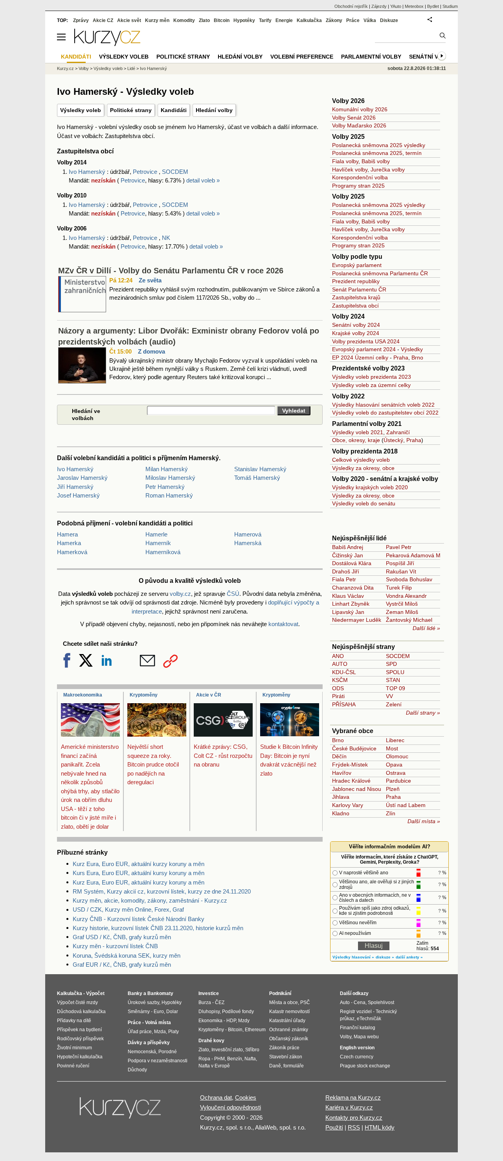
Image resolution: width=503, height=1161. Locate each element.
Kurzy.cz (65, 68)
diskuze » (385, 957)
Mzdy (244, 1020)
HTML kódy (380, 1127)
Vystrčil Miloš (402, 604)
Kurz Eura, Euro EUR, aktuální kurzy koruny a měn (138, 864)
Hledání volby (214, 110)
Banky (135, 993)
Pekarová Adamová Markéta (421, 555)
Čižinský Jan (347, 555)
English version (357, 1047)
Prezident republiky (356, 281)
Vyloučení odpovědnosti (230, 1107)
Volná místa (158, 1022)
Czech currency (356, 1057)
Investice (208, 993)
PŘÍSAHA (344, 704)
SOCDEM (175, 171)
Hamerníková (162, 552)
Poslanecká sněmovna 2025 (367, 153)
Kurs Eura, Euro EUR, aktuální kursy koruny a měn (138, 873)
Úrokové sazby (143, 1002)
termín (414, 153)
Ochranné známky (288, 1029)
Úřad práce (140, 1031)
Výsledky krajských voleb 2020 (370, 487)
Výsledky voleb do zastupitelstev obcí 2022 (385, 412)
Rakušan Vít (401, 571)
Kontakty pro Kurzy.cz (353, 1117)
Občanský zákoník (288, 1038)
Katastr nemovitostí (289, 1011)
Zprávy (81, 20)
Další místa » (424, 821)
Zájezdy (379, 6)
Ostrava (396, 773)
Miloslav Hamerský (170, 477)
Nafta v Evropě (214, 1066)
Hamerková (72, 552)
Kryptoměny (144, 695)
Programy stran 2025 (358, 185)
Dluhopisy (209, 1011)
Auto (345, 1002)
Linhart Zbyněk (350, 604)
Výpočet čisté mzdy (77, 1002)
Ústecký (393, 440)
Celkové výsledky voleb (361, 460)
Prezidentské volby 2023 (368, 368)
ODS (338, 688)
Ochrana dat (216, 1097)
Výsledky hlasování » (353, 957)
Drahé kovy (211, 1040)
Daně (275, 1066)
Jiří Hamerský (75, 486)
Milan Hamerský (166, 469)
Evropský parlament (357, 265)
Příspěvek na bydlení (79, 1029)
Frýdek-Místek (350, 764)
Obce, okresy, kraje (356, 440)
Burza (204, 1002)
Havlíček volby (349, 169)
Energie (284, 20)
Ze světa (150, 280)
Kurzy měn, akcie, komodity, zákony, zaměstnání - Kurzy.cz (150, 900)
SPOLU (395, 672)
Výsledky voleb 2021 (357, 432)
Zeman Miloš (402, 612)
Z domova (151, 351)
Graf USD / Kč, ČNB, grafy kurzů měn (122, 937)
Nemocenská (142, 1051)
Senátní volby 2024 (356, 325)
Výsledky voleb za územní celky (371, 385)
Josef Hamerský (78, 495)
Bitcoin (221, 20)
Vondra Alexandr (406, 596)
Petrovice (145, 171)
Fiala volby (345, 161)
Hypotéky (244, 20)
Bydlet (433, 6)
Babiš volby (376, 161)
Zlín (390, 813)
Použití (334, 1127)
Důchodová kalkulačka (81, 1011)
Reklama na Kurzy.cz (353, 1097)
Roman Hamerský (169, 495)
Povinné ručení (73, 1066)
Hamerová (247, 534)
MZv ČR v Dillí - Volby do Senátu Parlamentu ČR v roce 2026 (170, 270)
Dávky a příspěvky (149, 1042)
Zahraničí (398, 432)
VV (389, 696)
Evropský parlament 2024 (364, 349)
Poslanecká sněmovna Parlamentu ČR (380, 273)
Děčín (339, 756)
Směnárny (139, 1011)
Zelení (394, 704)
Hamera (67, 534)
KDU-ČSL (344, 672)
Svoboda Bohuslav (409, 579)
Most (392, 748)
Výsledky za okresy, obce (363, 468)
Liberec (395, 740)
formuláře (293, 1066)
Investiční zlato (227, 1049)
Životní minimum (74, 1047)
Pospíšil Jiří (400, 563)
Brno (417, 357)
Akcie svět (129, 20)
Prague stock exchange (365, 1066)
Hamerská (247, 543)
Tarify (265, 20)
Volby (84, 68)
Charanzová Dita (353, 587)
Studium (450, 6)
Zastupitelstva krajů (356, 297)
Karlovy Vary (347, 805)
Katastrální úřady (287, 1020)
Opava (394, 764)
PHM (219, 1058)
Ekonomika (210, 1020)
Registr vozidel (356, 1011)
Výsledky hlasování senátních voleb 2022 (383, 405)
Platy (173, 1031)
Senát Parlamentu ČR (359, 289)
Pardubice (398, 781)
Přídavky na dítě (74, 1020)
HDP (231, 1020)
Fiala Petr (344, 579)
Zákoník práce (284, 1047)
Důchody (137, 1070)
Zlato (204, 20)
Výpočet (95, 993)
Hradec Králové (351, 781)
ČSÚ (233, 593)
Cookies (245, 1097)
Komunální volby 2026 (359, 109)
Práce (353, 20)
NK (166, 237)
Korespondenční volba (360, 177)
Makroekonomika (82, 695)
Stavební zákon (285, 1057)
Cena (359, 1002)
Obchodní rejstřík (351, 6)
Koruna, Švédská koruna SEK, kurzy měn (126, 955)
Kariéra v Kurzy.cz (349, 1107)
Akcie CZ (103, 20)
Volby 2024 (348, 316)
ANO (338, 656)
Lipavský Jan (348, 612)
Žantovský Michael (409, 620)
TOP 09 (395, 688)
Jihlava (340, 797)
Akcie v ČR (208, 695)
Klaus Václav (348, 596)
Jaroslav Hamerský (82, 477)
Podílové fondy (238, 1011)
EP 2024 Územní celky (360, 357)
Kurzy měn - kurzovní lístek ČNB (115, 946)
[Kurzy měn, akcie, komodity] (121, 1111)
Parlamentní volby (371, 56)
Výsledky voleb (80, 110)
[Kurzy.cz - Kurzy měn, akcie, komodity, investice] (107, 44)
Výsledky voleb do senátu (363, 503)
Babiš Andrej (347, 547)
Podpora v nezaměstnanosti (157, 1060)
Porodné (167, 1051)
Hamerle (156, 534)
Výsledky (412, 349)
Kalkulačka (309, 20)
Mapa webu (366, 1036)
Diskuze (389, 20)
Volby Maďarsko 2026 (359, 125)
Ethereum (255, 1029)
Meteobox (414, 6)
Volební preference (301, 56)
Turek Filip (399, 587)
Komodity (184, 20)
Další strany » (423, 713)
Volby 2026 (348, 101)
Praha (400, 357)
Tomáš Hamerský (257, 477)
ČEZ (219, 1002)
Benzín (234, 1058)
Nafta (250, 1058)
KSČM (340, 680)
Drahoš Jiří (345, 571)
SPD (391, 664)
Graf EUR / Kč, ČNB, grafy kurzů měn (122, 964)
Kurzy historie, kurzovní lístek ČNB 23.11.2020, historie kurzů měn (158, 928)
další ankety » (409, 957)
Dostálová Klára (351, 563)
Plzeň (393, 789)
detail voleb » (203, 180)
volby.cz (180, 593)
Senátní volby (431, 56)
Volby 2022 (348, 396)
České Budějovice (354, 748)
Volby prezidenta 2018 (365, 451)
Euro (159, 1011)
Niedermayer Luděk (356, 620)
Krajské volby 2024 (355, 333)
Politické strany (131, 110)
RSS (354, 1127)
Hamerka (69, 543)
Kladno (340, 813)
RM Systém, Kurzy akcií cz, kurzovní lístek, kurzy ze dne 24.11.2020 (162, 891)
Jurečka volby (388, 169)
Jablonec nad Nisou (356, 789)
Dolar (172, 1011)
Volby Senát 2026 (354, 117)
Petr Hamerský (165, 486)
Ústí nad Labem (406, 805)
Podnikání (280, 993)
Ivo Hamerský (88, 171)
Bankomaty (160, 993)
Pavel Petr (398, 547)
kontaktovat (283, 624)
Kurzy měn (157, 20)
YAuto (395, 6)
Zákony (334, 20)
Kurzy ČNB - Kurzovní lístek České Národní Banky (138, 919)
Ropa (204, 1058)
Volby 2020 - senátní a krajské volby (385, 478)
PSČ (305, 1002)
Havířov (341, 773)
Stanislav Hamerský (260, 469)
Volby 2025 (348, 136)
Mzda (160, 1031)
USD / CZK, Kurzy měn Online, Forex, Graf (128, 909)
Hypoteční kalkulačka (80, 1057)
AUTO (339, 664)
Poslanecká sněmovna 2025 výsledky (378, 145)
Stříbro (252, 1049)
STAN (393, 680)
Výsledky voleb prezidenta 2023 (371, 377)
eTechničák (369, 1018)
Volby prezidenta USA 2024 (366, 341)
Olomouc (397, 756)
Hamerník (158, 543)
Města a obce (283, 1002)
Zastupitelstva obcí (355, 305)
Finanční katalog (357, 1027)
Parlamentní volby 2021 (367, 423)
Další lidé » (426, 628)
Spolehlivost (381, 1002)
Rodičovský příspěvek (80, 1038)
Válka (369, 20)
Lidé (131, 68)
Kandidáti (174, 110)
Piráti (338, 696)
